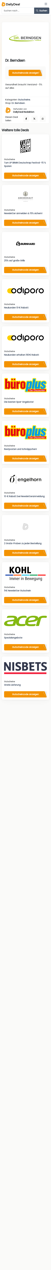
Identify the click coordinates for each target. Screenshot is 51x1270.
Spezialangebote (13, 637)
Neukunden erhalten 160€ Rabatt (21, 354)
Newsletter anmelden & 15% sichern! (23, 213)
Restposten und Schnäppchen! (20, 449)
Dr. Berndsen (18, 103)
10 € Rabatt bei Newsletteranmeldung (24, 496)
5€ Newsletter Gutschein (17, 590)
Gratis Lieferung (12, 684)
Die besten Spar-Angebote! (19, 401)
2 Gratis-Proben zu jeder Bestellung (23, 543)
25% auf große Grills (14, 260)
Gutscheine (24, 99)
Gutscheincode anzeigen (25, 72)
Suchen (43, 10)
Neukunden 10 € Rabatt (16, 307)
